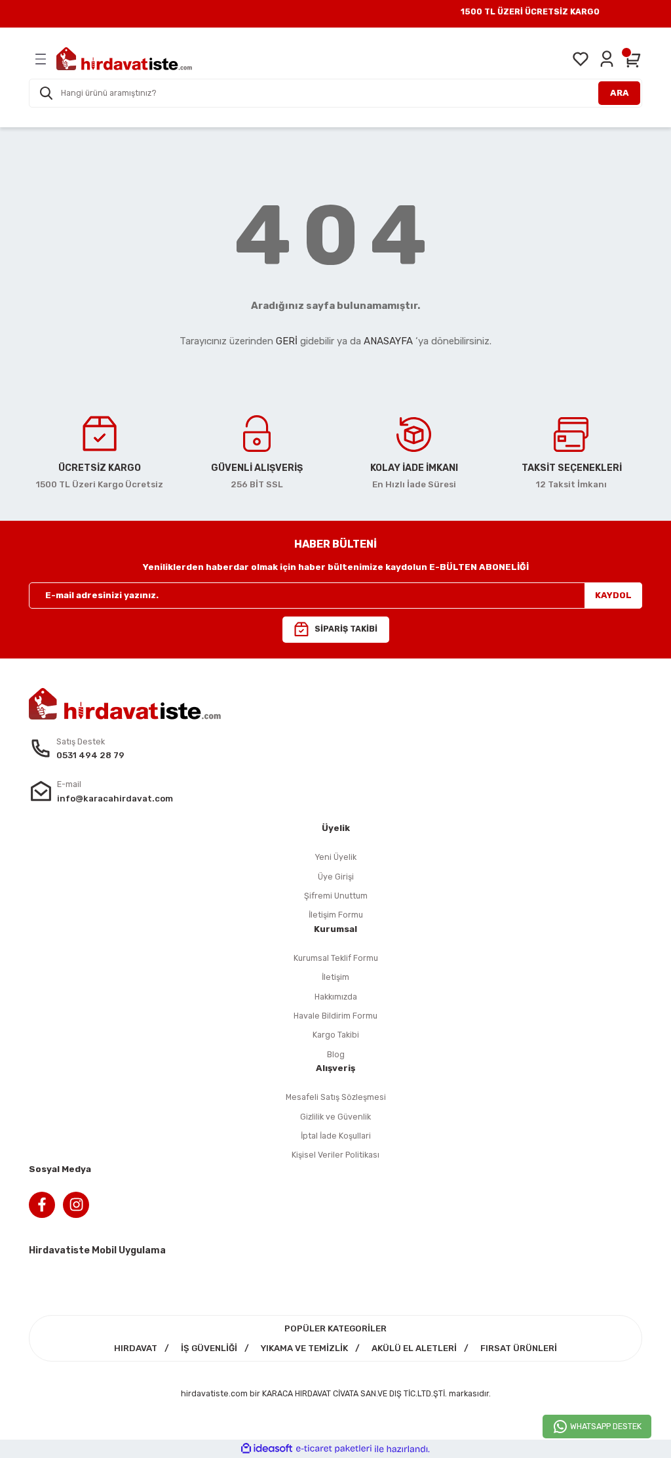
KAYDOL (613, 595)
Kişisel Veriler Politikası (335, 1155)
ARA (619, 93)
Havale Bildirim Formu (335, 1016)
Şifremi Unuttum (336, 896)
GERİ (286, 341)
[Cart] (633, 59)
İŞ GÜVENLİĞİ (209, 1348)
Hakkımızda (336, 997)
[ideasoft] (266, 1449)
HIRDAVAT (135, 1348)
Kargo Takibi (336, 1035)
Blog (336, 1054)
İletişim (335, 977)
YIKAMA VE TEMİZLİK (304, 1348)
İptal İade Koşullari (336, 1136)
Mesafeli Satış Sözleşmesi (336, 1097)
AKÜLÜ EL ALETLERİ (414, 1348)
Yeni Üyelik (335, 857)
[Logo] (124, 58)
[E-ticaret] (334, 1449)
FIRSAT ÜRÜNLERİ (518, 1348)
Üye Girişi (336, 876)
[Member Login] (607, 59)
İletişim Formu (336, 915)
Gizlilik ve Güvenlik (335, 1117)
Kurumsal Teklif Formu (336, 958)
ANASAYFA (388, 341)
